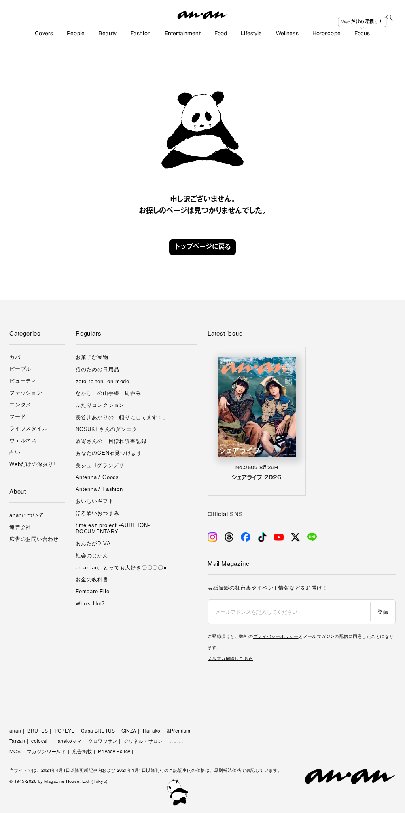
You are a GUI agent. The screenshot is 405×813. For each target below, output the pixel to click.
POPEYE (65, 730)
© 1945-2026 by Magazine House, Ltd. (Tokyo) (58, 781)
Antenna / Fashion (99, 489)
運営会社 (20, 527)
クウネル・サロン (143, 740)
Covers (44, 33)
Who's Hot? (90, 604)
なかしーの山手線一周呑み (108, 393)
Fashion (141, 33)
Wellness (287, 33)
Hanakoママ (68, 740)
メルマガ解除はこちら (230, 658)
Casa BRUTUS (98, 730)
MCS (15, 751)
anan (15, 730)
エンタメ (20, 405)
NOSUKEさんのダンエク (106, 429)
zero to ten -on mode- (103, 381)
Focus (362, 33)
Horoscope (326, 33)
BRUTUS (37, 730)
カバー (17, 357)
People (76, 33)
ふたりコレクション (100, 405)
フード (17, 417)
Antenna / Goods (97, 477)
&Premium (179, 730)
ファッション (25, 393)
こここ (176, 740)
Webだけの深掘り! (32, 464)
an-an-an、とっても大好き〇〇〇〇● (121, 568)
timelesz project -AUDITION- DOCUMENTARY (113, 528)
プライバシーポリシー (276, 636)
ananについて (26, 515)
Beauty (107, 33)
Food (220, 33)
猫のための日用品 (97, 369)
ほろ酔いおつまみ (97, 513)
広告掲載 (82, 751)
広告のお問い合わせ (34, 539)
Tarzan (17, 740)
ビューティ (23, 381)
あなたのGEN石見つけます (109, 453)
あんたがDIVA (93, 543)
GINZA (128, 730)
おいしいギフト (95, 501)
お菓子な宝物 (92, 357)
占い (15, 452)
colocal (39, 740)
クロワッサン (102, 740)
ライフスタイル (28, 428)
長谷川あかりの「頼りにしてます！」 (122, 417)
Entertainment (183, 33)
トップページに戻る (202, 247)
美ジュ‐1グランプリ (100, 465)
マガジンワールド (46, 751)
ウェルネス (23, 440)
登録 (382, 611)
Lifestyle (251, 33)
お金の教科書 (92, 579)
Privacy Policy (114, 751)
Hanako (152, 730)
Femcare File (93, 591)
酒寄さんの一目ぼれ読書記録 (111, 441)
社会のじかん (92, 556)
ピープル (20, 369)
